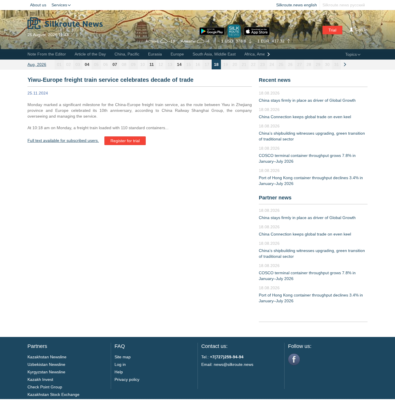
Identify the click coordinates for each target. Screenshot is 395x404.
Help (119, 372)
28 (309, 64)
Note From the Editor (46, 54)
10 (142, 64)
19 (225, 64)
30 (327, 64)
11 (151, 64)
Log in (120, 364)
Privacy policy (127, 379)
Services (59, 5)
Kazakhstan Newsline (47, 357)
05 (96, 64)
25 (281, 64)
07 (114, 64)
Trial (332, 30)
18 (216, 64)
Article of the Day (90, 54)
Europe (177, 54)
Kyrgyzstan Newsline (46, 372)
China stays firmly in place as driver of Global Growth (307, 100)
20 (234, 64)
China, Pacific (127, 54)
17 (207, 64)
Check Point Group (44, 387)
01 (59, 64)
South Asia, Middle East (214, 54)
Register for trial (125, 140)
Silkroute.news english (296, 5)
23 (262, 64)
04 (87, 64)
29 (318, 64)
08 (124, 64)
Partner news (275, 198)
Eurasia (155, 54)
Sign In (361, 29)
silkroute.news (240, 364)
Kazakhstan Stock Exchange (53, 394)
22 (253, 64)
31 (336, 64)
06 (105, 64)
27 (299, 64)
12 (160, 64)
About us (38, 5)
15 (188, 64)
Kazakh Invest (40, 379)
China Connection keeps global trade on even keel (305, 116)
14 (179, 64)
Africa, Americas (259, 54)
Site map (123, 357)
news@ (220, 364)
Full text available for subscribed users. (63, 140)
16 (197, 64)
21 (244, 64)
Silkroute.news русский (343, 5)
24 (272, 64)
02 (68, 64)
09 (133, 64)
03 (77, 64)
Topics (351, 54)
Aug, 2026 (36, 64)
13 (170, 64)
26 (290, 64)
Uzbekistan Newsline (46, 364)
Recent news (275, 80)
